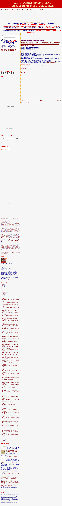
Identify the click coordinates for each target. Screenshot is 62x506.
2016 (3, 287)
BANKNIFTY (7, 221)
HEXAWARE (13, 229)
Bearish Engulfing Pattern (14, 221)
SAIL (18, 245)
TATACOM (3, 249)
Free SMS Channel (30, 9)
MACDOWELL (3, 236)
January (4, 439)
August (4, 293)
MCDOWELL (8, 236)
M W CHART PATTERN (14, 235)
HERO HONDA (8, 229)
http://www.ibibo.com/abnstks (51, 62)
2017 (3, 286)
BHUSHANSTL (3, 223)
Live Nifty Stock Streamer (24, 11)
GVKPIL (2, 228)
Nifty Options (13, 237)
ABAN (2, 218)
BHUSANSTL (16, 222)
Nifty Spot (8, 239)
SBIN (11, 246)
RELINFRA (11, 245)
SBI (8, 246)
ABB (4, 218)
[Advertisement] (31, 18)
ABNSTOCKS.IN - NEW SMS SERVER (12, 218)
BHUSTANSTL (9, 223)
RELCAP (9, 244)
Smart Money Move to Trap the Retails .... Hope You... (10, 320)
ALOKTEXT (16, 219)
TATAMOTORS (9, 249)
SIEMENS (8, 247)
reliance (18, 244)
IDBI (12, 231)
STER (2, 248)
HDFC (1, 229)
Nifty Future (4, 237)
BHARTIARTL (3, 222)
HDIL (4, 229)
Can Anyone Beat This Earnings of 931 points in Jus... (10, 421)
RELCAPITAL (14, 244)
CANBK (17, 224)
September (4, 292)
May (3, 436)
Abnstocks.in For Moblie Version (8, 219)
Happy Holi (14, 228)
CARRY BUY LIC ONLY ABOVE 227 (7, 379)
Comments (4, 149)
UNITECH (2, 251)
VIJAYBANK (10, 251)
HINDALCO (17, 229)
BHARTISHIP (9, 222)
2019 (3, 285)
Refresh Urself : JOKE (5, 380)
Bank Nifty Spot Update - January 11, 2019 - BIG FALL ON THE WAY (12, 445)
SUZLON (8, 248)
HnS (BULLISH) (9, 230)
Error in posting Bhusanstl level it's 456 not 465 (9, 430)
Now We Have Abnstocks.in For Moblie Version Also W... (10, 390)
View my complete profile (5, 279)
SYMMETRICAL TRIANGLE (15, 248)
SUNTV (5, 248)
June (3, 295)
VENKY (6, 251)
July (3, 294)
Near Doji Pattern (16, 236)
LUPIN (16, 234)
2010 (3, 440)
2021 (3, 284)
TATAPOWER (16, 249)
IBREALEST (4, 231)
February (4, 438)
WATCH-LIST (6, 252)
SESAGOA (15, 246)
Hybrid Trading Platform (21, 9)
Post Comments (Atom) (30, 102)
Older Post (59, 100)
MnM (11, 236)
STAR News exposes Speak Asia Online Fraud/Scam (10, 462)
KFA (2, 234)
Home (2, 9)
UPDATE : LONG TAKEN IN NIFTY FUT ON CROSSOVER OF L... (9, 388)
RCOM (5, 244)
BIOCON (13, 223)
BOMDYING (17, 223)
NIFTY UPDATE (15, 240)
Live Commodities (42, 11)
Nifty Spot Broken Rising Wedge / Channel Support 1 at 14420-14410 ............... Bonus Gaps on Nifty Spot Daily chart (12, 457)
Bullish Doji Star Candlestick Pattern (8, 224)
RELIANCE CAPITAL (5, 245)
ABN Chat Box (49, 11)
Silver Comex (16, 247)
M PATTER (7, 235)
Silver (12, 247)
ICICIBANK (8, 231)
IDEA (14, 231)
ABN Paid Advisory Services (10, 9)
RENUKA (15, 245)
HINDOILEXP (4, 230)
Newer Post (23, 100)
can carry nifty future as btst (6, 376)
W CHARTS (15, 251)
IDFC (17, 231)
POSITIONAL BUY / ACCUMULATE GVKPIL (8, 335)
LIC (10, 234)
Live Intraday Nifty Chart (40, 9)
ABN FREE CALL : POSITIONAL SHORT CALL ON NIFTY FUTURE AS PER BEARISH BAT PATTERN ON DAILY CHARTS (12, 451)
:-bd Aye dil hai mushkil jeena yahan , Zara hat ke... (9, 324)
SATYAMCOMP (4, 246)
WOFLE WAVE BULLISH (13, 252)
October (4, 291)
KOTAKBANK (6, 234)
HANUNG (5, 228)
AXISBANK (2, 220)
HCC (18, 228)
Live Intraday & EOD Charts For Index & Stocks (9, 11)
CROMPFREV (8, 225)
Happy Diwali (10, 228)
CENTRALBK (2, 225)
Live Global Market (34, 11)
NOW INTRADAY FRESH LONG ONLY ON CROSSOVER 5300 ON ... (8, 348)
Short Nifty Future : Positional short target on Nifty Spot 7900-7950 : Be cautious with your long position (10, 478)
